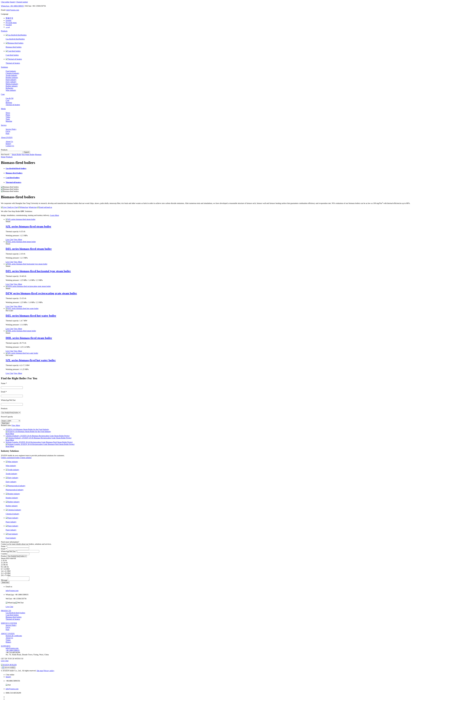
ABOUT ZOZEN (8, 634)
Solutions (4, 67)
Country (4, 554)
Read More (10, 434)
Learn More (54, 215)
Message (4, 580)
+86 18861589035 (12, 650)
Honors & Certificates (14, 636)
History (8, 642)
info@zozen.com (12, 10)
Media (3, 109)
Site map (40, 671)
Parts (7, 630)
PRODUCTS (6, 611)
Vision (8, 640)
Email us (49, 207)
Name (4, 546)
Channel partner (22, 2)
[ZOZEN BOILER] (9, 665)
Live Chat (14, 207)
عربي (8, 27)
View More (18, 240)
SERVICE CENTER (9, 623)
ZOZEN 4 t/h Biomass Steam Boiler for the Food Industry (27, 429)
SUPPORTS (5, 646)
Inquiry (12, 2)
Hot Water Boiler (28, 155)
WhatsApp (33, 207)
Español (9, 25)
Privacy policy (49, 671)
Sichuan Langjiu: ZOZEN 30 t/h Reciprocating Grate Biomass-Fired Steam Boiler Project (39, 442)
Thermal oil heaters (13, 619)
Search (26, 152)
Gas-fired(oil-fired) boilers (15, 613)
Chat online (5, 2)
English (8, 20)
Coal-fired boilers (12, 615)
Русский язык (11, 23)
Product (4, 556)
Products (4, 31)
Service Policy (11, 625)
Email (4, 549)
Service (3, 125)
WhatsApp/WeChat (9, 551)
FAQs (8, 627)
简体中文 (9, 18)
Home (3, 157)
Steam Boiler (16, 155)
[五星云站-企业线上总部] (8, 669)
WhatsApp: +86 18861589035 (12, 6)
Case (3, 94)
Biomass (38, 155)
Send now (5, 423)
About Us (9, 638)
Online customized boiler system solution (16, 458)
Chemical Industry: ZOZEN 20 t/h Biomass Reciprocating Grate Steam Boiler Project (37, 436)
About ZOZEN (7, 138)
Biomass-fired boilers (13, 617)
